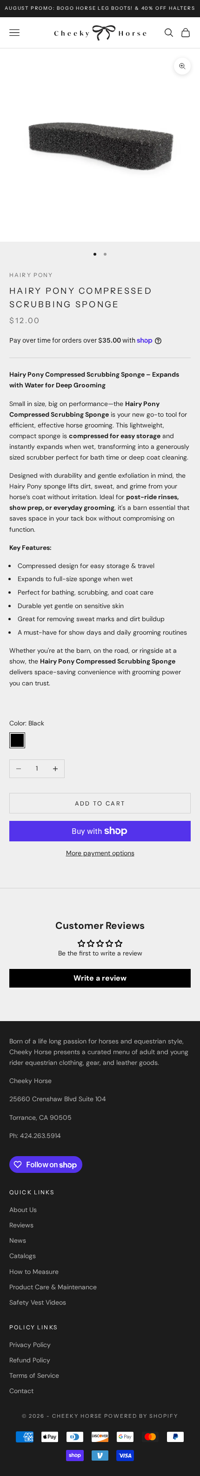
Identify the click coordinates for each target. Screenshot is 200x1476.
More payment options (100, 853)
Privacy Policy (30, 1345)
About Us (23, 1209)
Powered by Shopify (141, 1416)
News (17, 1240)
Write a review (100, 978)
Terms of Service (34, 1375)
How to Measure (34, 1271)
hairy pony (31, 274)
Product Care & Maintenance (53, 1287)
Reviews (21, 1225)
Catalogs (22, 1256)
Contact (21, 1391)
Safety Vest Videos (37, 1302)
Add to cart (100, 803)
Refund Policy (29, 1360)
